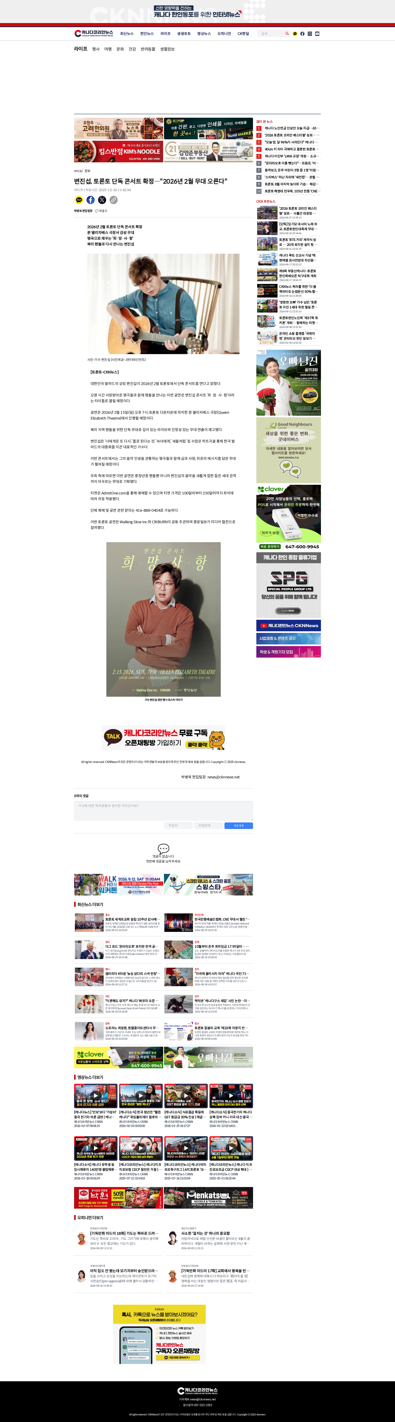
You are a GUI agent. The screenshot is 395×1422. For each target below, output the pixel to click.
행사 (95, 49)
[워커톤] (118, 885)
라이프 (165, 33)
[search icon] (286, 33)
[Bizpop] (208, 129)
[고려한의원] (118, 129)
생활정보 (167, 49)
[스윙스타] (208, 885)
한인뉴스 (147, 33)
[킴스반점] (118, 152)
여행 (108, 49)
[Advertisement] (197, 83)
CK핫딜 (243, 33)
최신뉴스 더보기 (90, 904)
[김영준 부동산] (208, 152)
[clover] (118, 1058)
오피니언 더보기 (90, 1217)
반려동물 (148, 49)
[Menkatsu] (208, 1198)
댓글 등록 (239, 825)
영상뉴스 (204, 33)
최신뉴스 (127, 33)
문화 (120, 49)
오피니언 (224, 33)
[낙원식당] (118, 1198)
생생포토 (184, 33)
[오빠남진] (208, 1058)
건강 (132, 49)
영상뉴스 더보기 (90, 1077)
